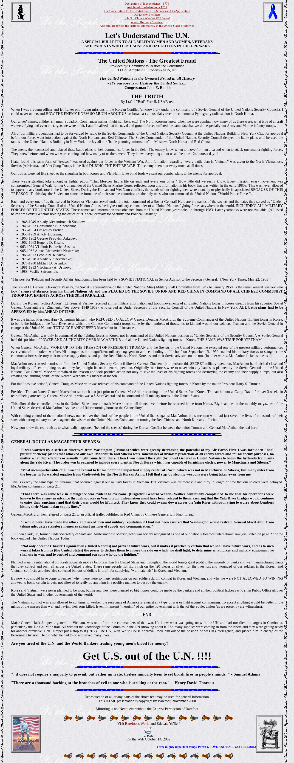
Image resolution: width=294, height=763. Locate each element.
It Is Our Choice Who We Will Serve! (147, 18)
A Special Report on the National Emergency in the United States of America (147, 25)
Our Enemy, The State (147, 14)
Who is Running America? (147, 22)
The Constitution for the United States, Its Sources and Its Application (147, 11)
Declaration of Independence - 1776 (147, 3)
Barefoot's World (137, 723)
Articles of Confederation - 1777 (147, 7)
